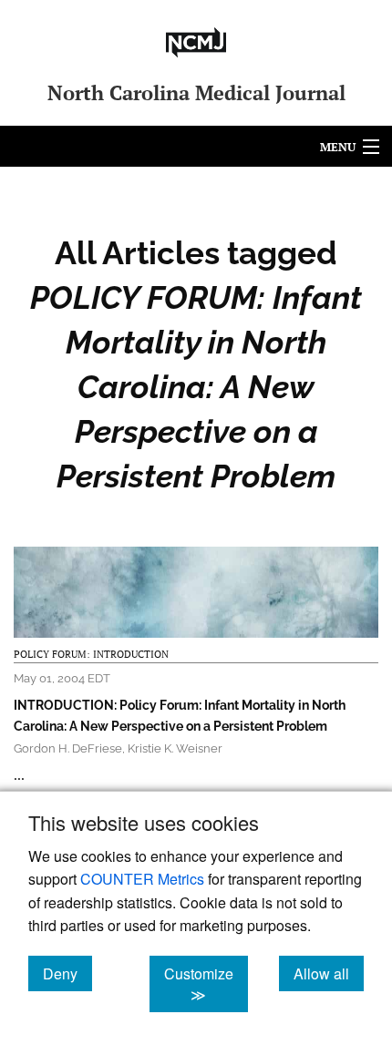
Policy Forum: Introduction (91, 654)
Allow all (329, 973)
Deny (67, 973)
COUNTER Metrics (142, 878)
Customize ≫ (206, 984)
